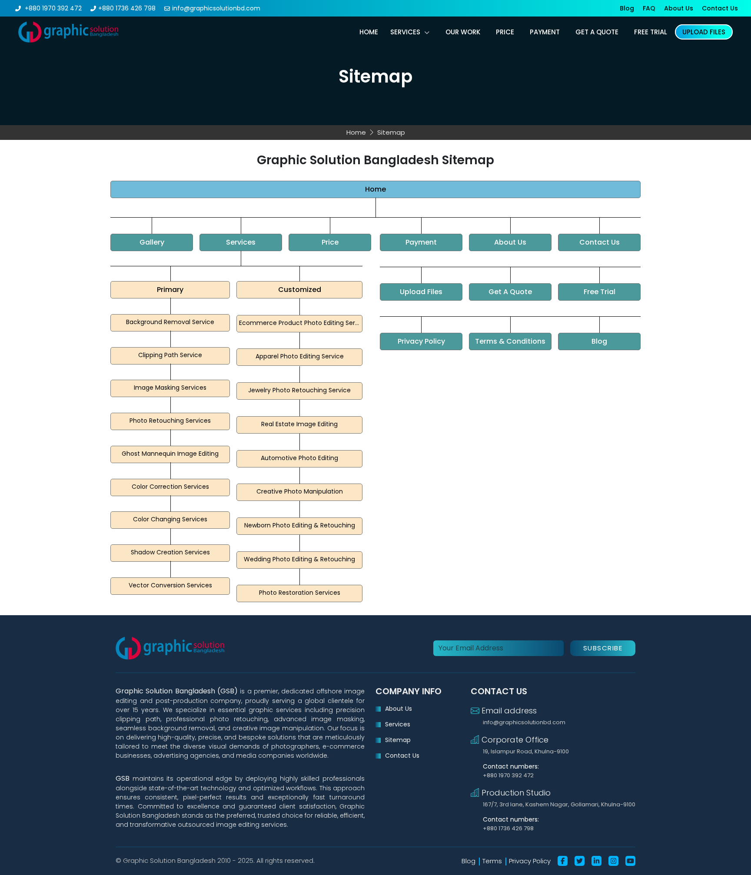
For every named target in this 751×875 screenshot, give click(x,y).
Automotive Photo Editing (299, 458)
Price (330, 242)
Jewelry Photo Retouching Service (299, 390)
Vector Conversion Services (170, 585)
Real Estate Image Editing (299, 424)
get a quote (596, 31)
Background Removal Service (170, 322)
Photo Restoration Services (299, 592)
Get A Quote (510, 292)
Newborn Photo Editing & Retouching (299, 525)
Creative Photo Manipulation (299, 491)
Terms (492, 860)
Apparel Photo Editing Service (300, 356)
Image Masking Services (170, 387)
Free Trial (599, 292)
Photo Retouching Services (170, 420)
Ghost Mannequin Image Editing (170, 453)
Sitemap (398, 740)
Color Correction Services (170, 486)
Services (405, 31)
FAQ (649, 8)
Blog (627, 8)
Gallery (152, 242)
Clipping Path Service (170, 355)
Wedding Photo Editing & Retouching (299, 559)
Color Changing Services (170, 519)
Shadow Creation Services (170, 552)
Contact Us (720, 8)
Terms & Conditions (510, 341)
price (505, 31)
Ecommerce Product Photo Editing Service (300, 322)
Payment (421, 242)
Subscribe (603, 648)
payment (545, 31)
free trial (650, 31)
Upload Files (421, 292)
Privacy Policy (421, 341)
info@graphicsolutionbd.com (216, 8)
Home (368, 31)
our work (462, 31)
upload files (703, 31)
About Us (678, 8)
